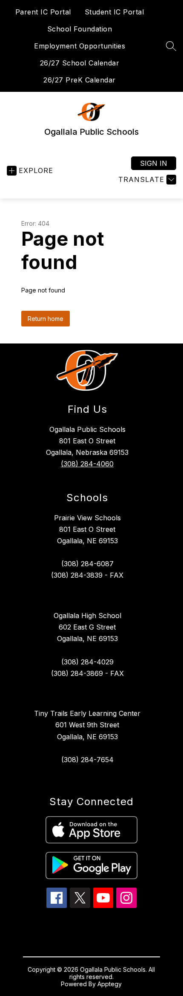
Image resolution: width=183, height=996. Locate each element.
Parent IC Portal (43, 12)
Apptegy (109, 983)
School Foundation (79, 29)
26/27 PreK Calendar (79, 80)
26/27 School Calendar (80, 63)
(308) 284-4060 (87, 464)
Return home (45, 318)
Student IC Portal (114, 12)
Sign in (153, 163)
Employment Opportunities (79, 46)
